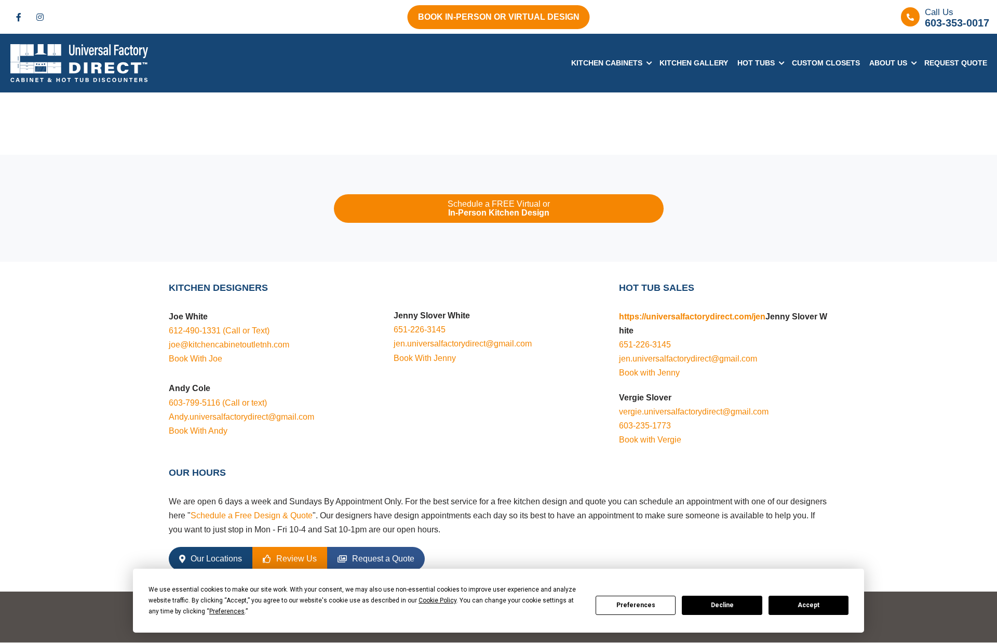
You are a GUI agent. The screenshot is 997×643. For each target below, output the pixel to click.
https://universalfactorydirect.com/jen (692, 316)
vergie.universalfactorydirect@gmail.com (694, 411)
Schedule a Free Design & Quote (252, 515)
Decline (722, 605)
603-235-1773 (645, 425)
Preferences (635, 605)
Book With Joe (195, 358)
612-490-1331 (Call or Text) (219, 330)
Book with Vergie (650, 439)
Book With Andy (198, 430)
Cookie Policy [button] (437, 600)
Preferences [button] (227, 611)
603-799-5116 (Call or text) (218, 402)
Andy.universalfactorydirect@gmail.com (241, 416)
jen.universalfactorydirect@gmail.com (463, 343)
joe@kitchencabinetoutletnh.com (229, 344)
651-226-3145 (420, 329)
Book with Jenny (649, 372)
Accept (808, 605)
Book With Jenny (425, 358)
